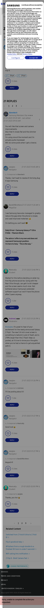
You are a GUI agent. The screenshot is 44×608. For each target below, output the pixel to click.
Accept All (33, 58)
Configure (15, 58)
